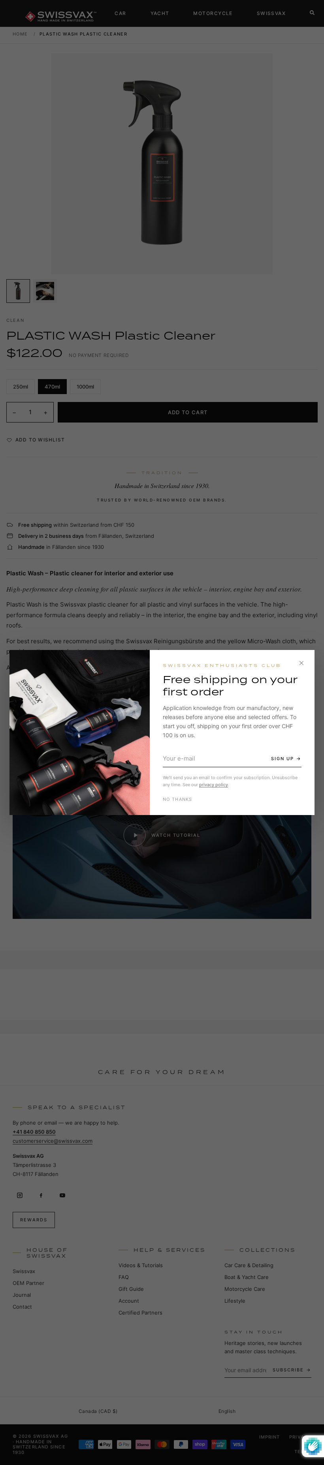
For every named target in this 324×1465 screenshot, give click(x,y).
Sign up (282, 758)
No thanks (177, 799)
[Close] (301, 663)
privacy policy (213, 784)
